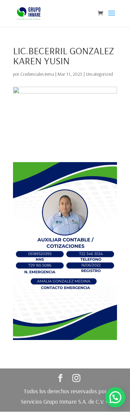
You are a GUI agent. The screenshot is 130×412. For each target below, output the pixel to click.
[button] (115, 397)
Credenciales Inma (37, 74)
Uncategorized (99, 74)
